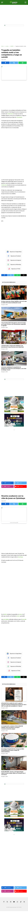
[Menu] (2, 2)
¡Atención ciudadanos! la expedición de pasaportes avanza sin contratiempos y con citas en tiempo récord (13, 369)
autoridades (6, 619)
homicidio (24, 619)
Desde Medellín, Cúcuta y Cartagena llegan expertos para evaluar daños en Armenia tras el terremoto (13, 773)
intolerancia (10, 113)
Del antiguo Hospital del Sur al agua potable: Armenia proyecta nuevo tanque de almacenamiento (12, 750)
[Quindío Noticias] (14, 2)
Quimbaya (20, 557)
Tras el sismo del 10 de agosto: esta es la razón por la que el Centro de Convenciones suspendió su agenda (13, 324)
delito (5, 614)
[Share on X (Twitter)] (14, 63)
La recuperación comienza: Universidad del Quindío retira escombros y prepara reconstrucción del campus (12, 727)
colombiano (19, 117)
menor (20, 614)
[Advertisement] (14, 95)
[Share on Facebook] (5, 63)
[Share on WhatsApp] (22, 63)
